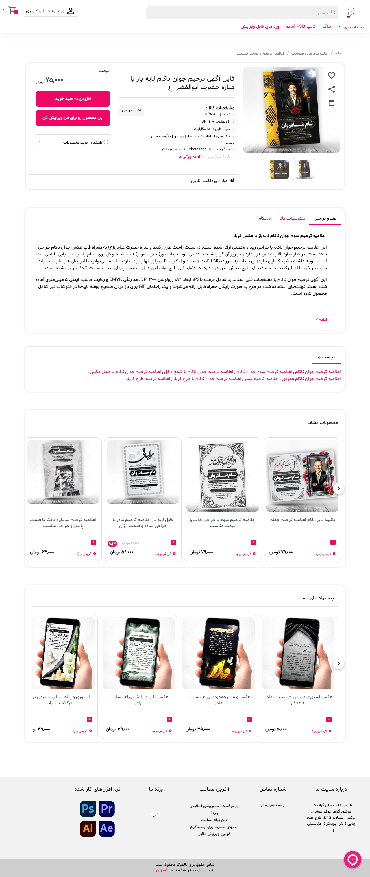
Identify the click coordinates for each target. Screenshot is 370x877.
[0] (4, 9)
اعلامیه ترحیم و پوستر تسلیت (260, 53)
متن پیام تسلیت (214, 820)
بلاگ (327, 26)
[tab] (318, 599)
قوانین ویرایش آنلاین (214, 834)
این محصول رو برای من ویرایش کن (72, 118)
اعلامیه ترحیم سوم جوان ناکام (264, 372)
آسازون (161, 870)
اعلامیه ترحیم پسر (261, 379)
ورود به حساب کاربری (46, 11)
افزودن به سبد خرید (73, 99)
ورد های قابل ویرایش (260, 26)
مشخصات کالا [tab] (292, 218)
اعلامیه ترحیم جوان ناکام (318, 372)
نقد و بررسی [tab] (325, 218)
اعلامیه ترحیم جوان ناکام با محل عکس (125, 372)
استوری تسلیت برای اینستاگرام (214, 827)
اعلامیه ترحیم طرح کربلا (148, 379)
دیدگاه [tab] (265, 218)
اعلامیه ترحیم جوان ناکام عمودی (311, 379)
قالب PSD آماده (301, 26)
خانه (338, 53)
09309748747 (273, 806)
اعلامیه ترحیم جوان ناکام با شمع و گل (198, 372)
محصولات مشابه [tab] (322, 423)
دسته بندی (353, 27)
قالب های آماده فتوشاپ (309, 53)
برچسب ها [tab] (326, 357)
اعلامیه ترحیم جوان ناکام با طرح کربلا (206, 379)
